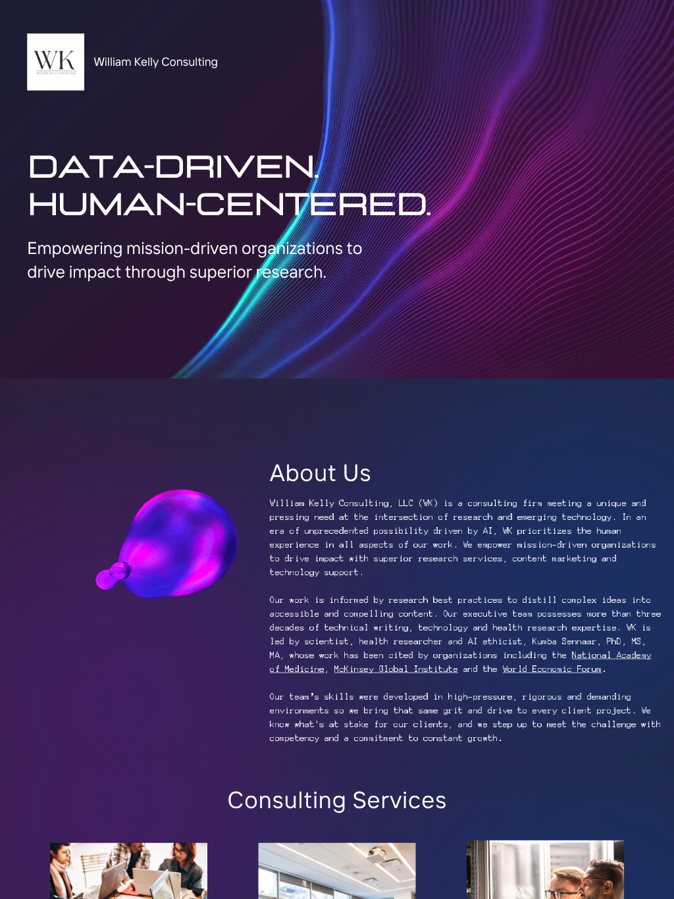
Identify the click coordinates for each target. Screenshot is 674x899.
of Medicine (297, 669)
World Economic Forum (552, 669)
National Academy (611, 655)
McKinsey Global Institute (396, 669)
